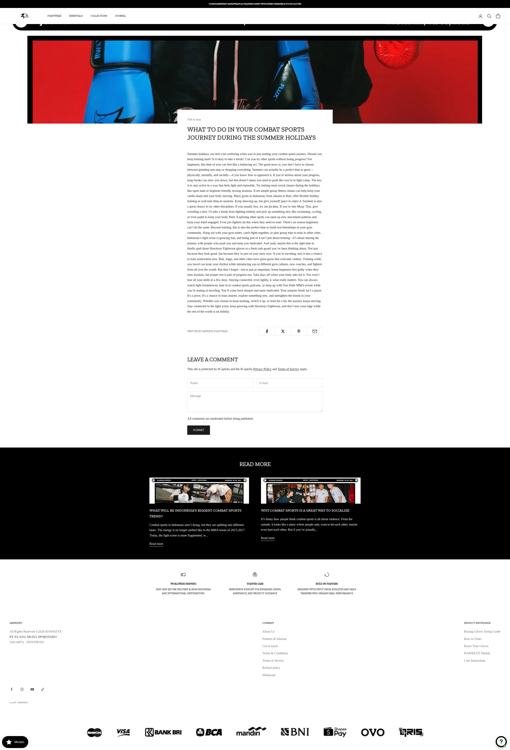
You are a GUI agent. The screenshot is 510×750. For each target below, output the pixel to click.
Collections (99, 16)
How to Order (473, 639)
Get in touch (270, 646)
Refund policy (271, 667)
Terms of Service (288, 369)
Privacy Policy (262, 369)
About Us (268, 631)
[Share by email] (315, 331)
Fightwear (54, 16)
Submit (198, 430)
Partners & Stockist (274, 639)
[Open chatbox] (501, 741)
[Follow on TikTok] (43, 689)
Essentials (76, 16)
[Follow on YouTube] (32, 689)
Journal (120, 16)
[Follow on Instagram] (22, 689)
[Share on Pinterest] (299, 331)
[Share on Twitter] (283, 331)
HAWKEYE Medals (477, 653)
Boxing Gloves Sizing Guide (482, 631)
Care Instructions (474, 660)
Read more (156, 543)
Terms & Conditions (275, 653)
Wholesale (269, 675)
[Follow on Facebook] (12, 689)
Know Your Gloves (476, 646)
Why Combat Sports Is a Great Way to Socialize (305, 510)
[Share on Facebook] (267, 331)
